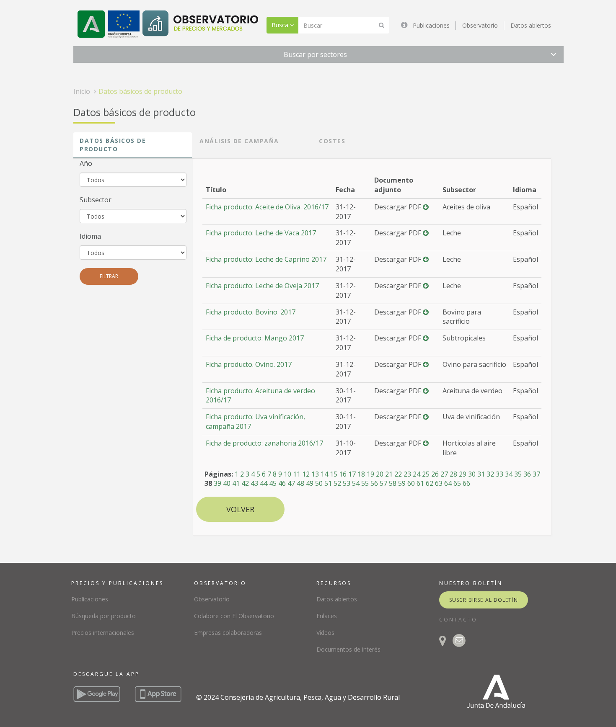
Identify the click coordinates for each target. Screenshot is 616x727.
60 (411, 483)
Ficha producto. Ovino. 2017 (249, 364)
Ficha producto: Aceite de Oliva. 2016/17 (267, 206)
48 (300, 483)
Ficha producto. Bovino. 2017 (250, 312)
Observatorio (480, 25)
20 (379, 474)
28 (453, 474)
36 (527, 474)
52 (337, 483)
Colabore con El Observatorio (234, 616)
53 (346, 483)
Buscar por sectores (315, 54)
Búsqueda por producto (103, 616)
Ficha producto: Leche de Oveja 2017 (262, 285)
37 (536, 474)
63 (439, 483)
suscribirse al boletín (483, 599)
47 (291, 483)
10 (287, 474)
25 (426, 474)
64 (448, 483)
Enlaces (326, 616)
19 (370, 474)
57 (383, 483)
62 (429, 483)
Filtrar (109, 276)
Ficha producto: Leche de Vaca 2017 (261, 232)
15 (333, 474)
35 (518, 474)
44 (263, 483)
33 (499, 474)
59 (402, 483)
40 (226, 483)
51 (328, 483)
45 (273, 483)
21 (389, 474)
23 (407, 474)
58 (392, 483)
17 (352, 474)
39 (217, 483)
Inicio (81, 91)
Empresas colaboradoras (228, 633)
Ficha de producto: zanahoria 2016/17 (264, 443)
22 (398, 474)
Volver (240, 509)
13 (315, 474)
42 (245, 483)
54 (356, 483)
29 (462, 474)
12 (306, 474)
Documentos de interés (348, 649)
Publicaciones (431, 25)
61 (420, 483)
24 (416, 474)
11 (296, 474)
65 (457, 483)
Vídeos (325, 633)
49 (309, 483)
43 (254, 483)
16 (343, 474)
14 (324, 474)
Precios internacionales (102, 633)
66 (466, 483)
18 (361, 474)
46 (282, 483)
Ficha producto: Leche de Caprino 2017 (266, 259)
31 (481, 474)
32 (490, 474)
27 (444, 474)
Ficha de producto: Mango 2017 (255, 338)
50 (319, 483)
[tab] (132, 145)
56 (374, 483)
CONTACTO (458, 619)
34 (508, 474)
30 (472, 474)
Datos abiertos (530, 25)
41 (236, 483)
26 (435, 474)
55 (365, 483)
